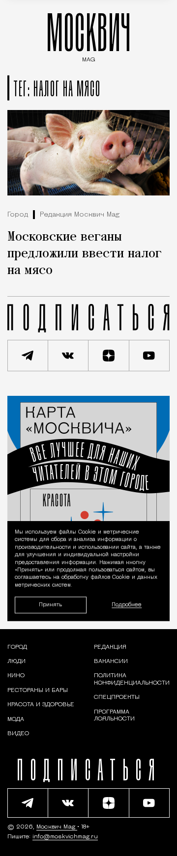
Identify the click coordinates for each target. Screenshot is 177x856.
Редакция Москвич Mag (79, 215)
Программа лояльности (114, 715)
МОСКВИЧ (88, 35)
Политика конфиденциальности (132, 679)
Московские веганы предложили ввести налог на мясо (84, 253)
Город (17, 215)
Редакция (110, 647)
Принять (50, 604)
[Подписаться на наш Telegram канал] (27, 355)
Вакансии (111, 661)
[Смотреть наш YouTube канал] (149, 355)
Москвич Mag (56, 827)
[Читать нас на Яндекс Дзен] (108, 355)
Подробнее (127, 604)
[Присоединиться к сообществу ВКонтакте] (68, 355)
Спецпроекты (117, 697)
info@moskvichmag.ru (65, 837)
